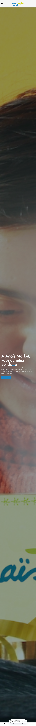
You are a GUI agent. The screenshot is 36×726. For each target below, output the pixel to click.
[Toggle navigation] (29, 3)
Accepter (24, 721)
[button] (2, 3)
